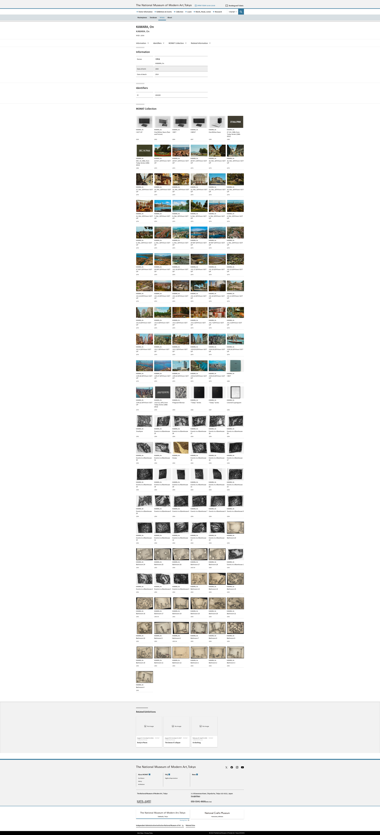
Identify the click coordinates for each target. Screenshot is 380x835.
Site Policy (140, 833)
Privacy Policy (149, 833)
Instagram (237, 767)
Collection (179, 11)
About (170, 17)
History (140, 781)
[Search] (241, 12)
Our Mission (141, 778)
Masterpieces (142, 17)
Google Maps (195, 796)
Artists (162, 17)
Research (218, 11)
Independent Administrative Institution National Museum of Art (158, 825)
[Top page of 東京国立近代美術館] (164, 5)
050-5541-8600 (198, 801)
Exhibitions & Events (164, 11)
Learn (189, 11)
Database (153, 17)
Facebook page (231, 767)
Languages (232, 11)
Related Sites (190, 825)
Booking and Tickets (236, 6)
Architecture (141, 784)
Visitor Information (145, 11)
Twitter (226, 767)
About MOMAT (143, 774)
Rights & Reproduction (171, 778)
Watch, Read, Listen (203, 11)
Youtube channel (242, 767)
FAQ (166, 774)
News (194, 774)
